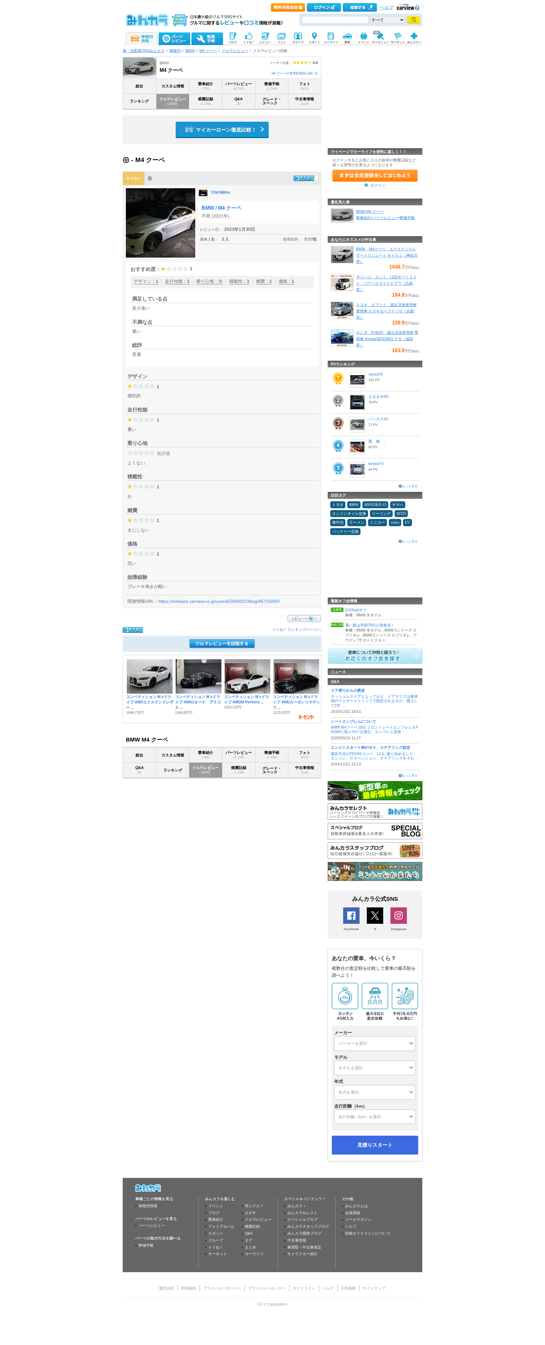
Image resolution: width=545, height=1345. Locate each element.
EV (407, 522)
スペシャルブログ (302, 1219)
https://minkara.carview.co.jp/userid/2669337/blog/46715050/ (219, 601)
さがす (250, 1213)
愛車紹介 (205, 86)
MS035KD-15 (375, 505)
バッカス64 (378, 419)
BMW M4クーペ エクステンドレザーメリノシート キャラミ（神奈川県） (387, 255)
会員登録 (352, 1213)
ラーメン (356, 522)
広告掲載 (348, 1288)
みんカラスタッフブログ (308, 1226)
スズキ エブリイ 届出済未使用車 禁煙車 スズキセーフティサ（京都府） (386, 311)
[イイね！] (304, 178)
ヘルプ (386, 7)
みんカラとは (356, 1206)
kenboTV (376, 464)
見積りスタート (375, 1145)
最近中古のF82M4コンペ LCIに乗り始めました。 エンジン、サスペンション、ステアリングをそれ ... (374, 756)
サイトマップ (374, 1288)
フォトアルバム (221, 1226)
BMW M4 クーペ (370, 211)
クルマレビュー (235, 51)
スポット (215, 1233)
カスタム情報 (172, 86)
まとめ (250, 1247)
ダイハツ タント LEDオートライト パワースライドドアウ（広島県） (386, 283)
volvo (395, 522)
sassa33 (375, 374)
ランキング (139, 101)
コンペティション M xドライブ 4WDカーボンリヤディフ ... (296, 702)
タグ (248, 1240)
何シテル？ (254, 1206)
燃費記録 (205, 101)
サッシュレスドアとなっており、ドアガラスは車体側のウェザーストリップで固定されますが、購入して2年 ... (374, 701)
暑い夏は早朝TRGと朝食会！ (370, 625)
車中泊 (337, 522)
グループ (215, 1240)
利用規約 (188, 1288)
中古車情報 (304, 101)
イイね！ (215, 1247)
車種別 (175, 51)
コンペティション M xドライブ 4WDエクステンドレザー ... (149, 702)
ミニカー (377, 522)
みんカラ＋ (296, 1206)
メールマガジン (358, 1219)
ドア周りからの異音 (348, 690)
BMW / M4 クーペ (221, 208)
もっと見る (410, 486)
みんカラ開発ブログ (304, 1233)
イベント (215, 1206)
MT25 (401, 513)
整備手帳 (271, 86)
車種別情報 (147, 1206)
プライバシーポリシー (222, 1288)
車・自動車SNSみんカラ (144, 51)
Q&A (238, 101)
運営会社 (166, 1288)
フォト (304, 86)
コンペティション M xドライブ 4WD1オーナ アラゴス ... (198, 702)
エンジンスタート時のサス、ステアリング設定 (370, 747)
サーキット (217, 1254)
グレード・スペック (271, 101)
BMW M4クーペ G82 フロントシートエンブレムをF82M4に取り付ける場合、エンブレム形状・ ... (374, 729)
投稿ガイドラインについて (367, 1233)
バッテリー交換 (345, 531)
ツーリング (381, 513)
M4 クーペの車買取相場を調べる (295, 73)
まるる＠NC (378, 396)
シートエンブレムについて (353, 721)
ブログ (214, 1213)
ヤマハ (397, 505)
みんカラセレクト (302, 1213)
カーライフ (254, 1254)
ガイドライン (304, 1288)
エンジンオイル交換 (349, 513)
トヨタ (337, 505)
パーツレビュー (239, 86)
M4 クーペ (208, 51)
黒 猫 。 (377, 441)
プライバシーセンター (267, 1288)
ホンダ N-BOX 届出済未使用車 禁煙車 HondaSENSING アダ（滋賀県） (387, 338)
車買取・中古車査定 (304, 1247)
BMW (190, 51)
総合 (139, 86)
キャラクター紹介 (302, 1254)
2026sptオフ (355, 610)
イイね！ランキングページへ (296, 629)
